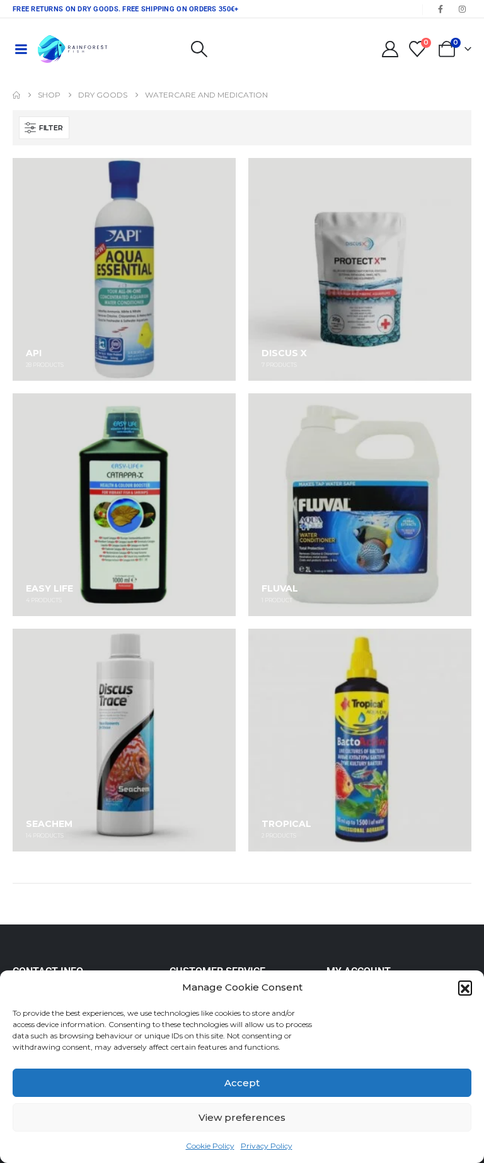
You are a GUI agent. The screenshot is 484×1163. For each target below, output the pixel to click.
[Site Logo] (72, 49)
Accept (242, 1083)
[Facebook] (440, 9)
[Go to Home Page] (16, 95)
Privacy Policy (266, 1145)
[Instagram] (462, 9)
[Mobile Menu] (21, 49)
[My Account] (390, 49)
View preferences (242, 1117)
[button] (465, 987)
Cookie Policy (210, 1145)
